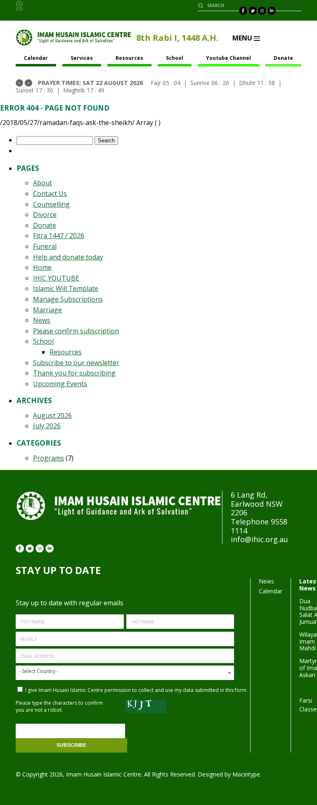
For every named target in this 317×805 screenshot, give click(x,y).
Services (82, 57)
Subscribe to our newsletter (76, 362)
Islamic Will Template (65, 288)
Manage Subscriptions (68, 299)
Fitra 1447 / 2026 (58, 235)
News (41, 320)
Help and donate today (68, 257)
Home (42, 267)
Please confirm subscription (76, 330)
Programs (48, 458)
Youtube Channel (228, 57)
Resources (129, 57)
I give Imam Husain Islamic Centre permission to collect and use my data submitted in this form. (136, 690)
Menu (243, 37)
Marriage (47, 309)
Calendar (270, 591)
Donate (283, 57)
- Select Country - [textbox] (38, 671)
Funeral (45, 246)
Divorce (45, 214)
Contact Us (50, 193)
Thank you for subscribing (74, 373)
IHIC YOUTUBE (56, 278)
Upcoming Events (60, 383)
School (174, 57)
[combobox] (125, 673)
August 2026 (52, 415)
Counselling (51, 204)
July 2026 (47, 425)
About (42, 182)
